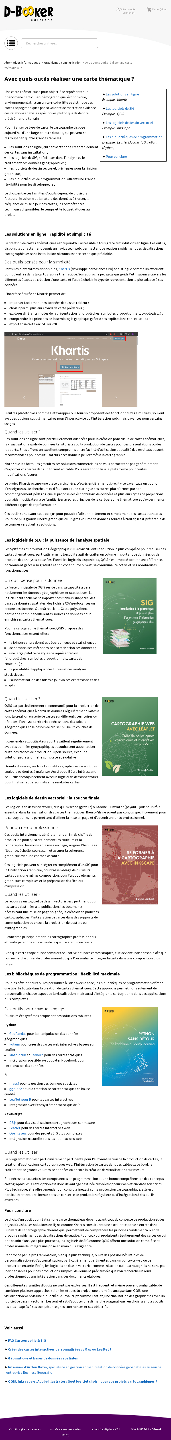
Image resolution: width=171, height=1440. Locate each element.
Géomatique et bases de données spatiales (43, 1358)
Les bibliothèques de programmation (134, 137)
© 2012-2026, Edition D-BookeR (146, 1429)
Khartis (64, 269)
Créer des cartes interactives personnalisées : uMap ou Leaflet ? (59, 1349)
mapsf (14, 1083)
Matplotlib (17, 1055)
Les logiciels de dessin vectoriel (129, 122)
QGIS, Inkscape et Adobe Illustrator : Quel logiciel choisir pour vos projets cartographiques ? (82, 1381)
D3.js (12, 1122)
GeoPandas (17, 1033)
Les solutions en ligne (122, 94)
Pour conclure (116, 156)
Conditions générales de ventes (25, 1429)
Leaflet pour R (20, 1099)
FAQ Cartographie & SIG (27, 1340)
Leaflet (14, 1128)
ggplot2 (15, 1088)
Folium (14, 1044)
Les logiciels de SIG (120, 108)
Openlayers (18, 1133)
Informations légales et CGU (106, 1429)
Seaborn (37, 1055)
